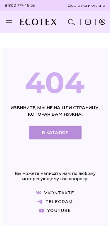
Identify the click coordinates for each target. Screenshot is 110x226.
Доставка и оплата (86, 5)
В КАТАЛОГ (55, 132)
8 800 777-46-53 (20, 5)
